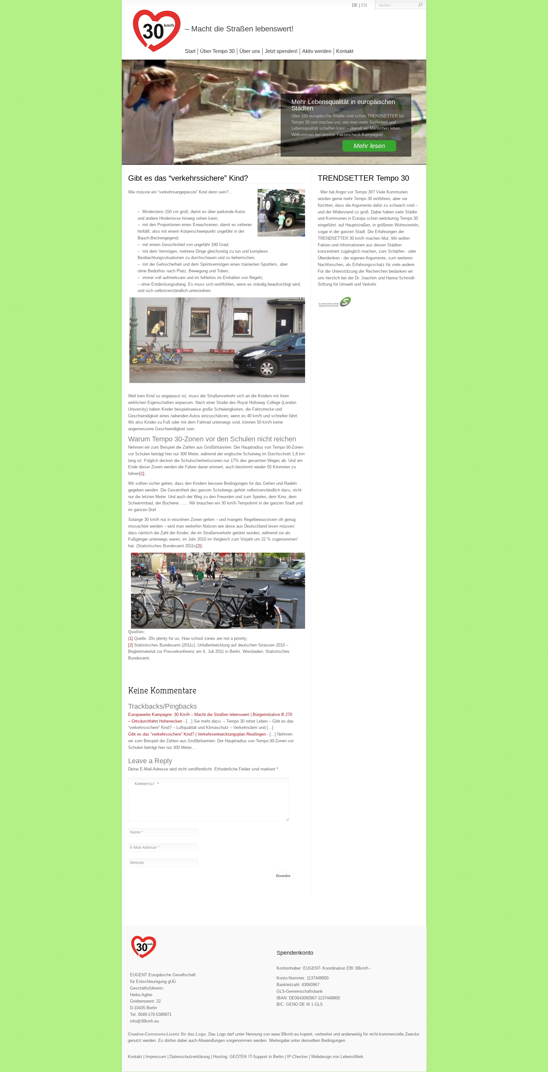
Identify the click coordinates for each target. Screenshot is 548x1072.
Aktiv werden (316, 51)
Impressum (156, 1056)
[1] (142, 473)
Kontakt (344, 51)
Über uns (249, 51)
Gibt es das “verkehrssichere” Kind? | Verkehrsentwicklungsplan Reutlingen (197, 734)
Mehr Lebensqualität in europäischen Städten (343, 105)
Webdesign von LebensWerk (337, 1056)
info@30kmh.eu (144, 1021)
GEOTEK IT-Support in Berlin (257, 1056)
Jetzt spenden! (281, 51)
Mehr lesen (369, 145)
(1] (130, 638)
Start (190, 51)
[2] (198, 545)
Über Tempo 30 (217, 51)
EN (364, 5)
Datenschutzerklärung (190, 1056)
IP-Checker (297, 1056)
